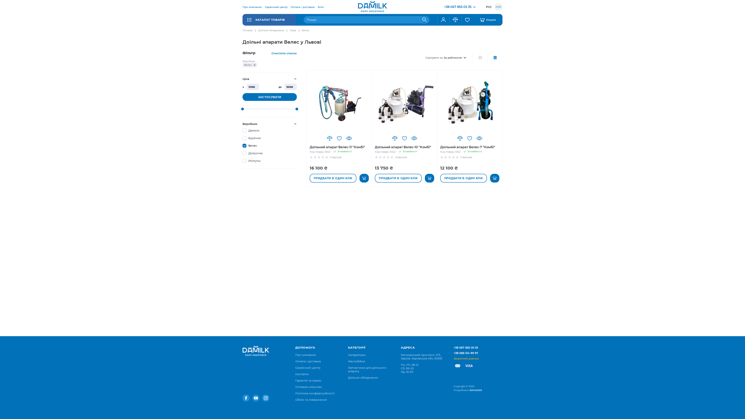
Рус (489, 7)
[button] (330, 138)
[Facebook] (246, 398)
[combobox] (367, 19)
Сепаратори (357, 355)
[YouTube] (255, 398)
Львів (293, 30)
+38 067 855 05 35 (466, 347)
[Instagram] (265, 398)
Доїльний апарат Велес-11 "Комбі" (337, 147)
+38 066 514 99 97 (466, 353)
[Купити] (364, 178)
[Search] (425, 20)
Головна (247, 30)
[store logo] (372, 7)
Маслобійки (356, 361)
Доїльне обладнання (271, 30)
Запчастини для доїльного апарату (367, 369)
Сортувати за (434, 57)
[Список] (495, 57)
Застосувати (269, 97)
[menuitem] (252, 7)
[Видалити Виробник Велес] (254, 65)
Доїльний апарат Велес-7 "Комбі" (467, 147)
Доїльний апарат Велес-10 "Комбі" (403, 147)
